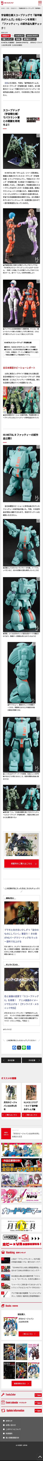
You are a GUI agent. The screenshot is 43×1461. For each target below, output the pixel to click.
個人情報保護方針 (12, 1437)
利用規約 (9, 1433)
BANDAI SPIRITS (32, 36)
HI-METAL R (19, 36)
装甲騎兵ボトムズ (29, 39)
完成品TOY (5, 36)
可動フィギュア (7, 39)
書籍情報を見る (20, 1383)
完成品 (18, 39)
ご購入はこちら (11, 1115)
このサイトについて (13, 1429)
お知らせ (9, 1420)
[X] (19, 1048)
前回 (6, 83)
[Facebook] (14, 1048)
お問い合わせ (11, 1425)
